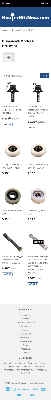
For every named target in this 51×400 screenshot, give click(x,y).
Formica (25, 330)
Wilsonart (25, 349)
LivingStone (25, 334)
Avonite (25, 318)
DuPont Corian (25, 326)
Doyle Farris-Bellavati (25, 322)
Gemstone (25, 315)
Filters (44, 76)
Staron (25, 345)
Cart (47, 3)
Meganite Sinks (25, 341)
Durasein (25, 352)
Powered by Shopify (37, 383)
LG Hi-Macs (25, 337)
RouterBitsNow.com (18, 383)
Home (4, 30)
